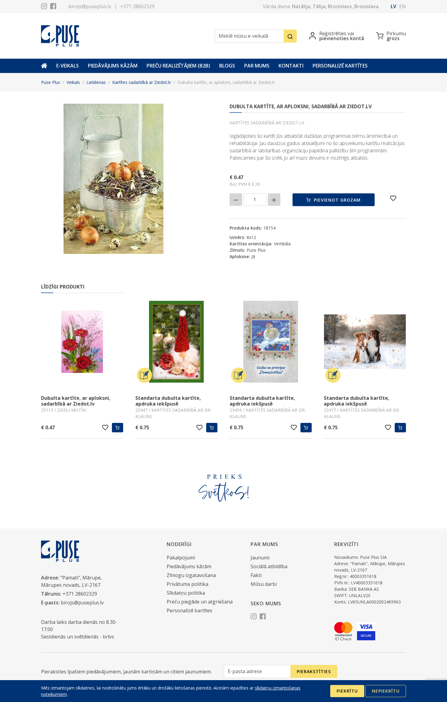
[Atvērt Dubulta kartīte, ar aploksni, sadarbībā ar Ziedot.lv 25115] (82, 342)
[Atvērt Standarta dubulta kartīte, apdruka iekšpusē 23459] (271, 342)
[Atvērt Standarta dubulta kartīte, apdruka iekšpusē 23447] (176, 342)
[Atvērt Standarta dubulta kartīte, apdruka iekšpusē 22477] (365, 342)
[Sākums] (44, 66)
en (402, 6)
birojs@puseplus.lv (89, 6)
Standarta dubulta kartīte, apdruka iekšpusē (168, 401)
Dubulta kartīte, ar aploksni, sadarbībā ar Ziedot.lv (76, 401)
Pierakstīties (314, 671)
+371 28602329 (137, 6)
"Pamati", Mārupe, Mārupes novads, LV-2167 (71, 581)
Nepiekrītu (386, 691)
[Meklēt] (290, 36)
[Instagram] (44, 7)
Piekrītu (347, 691)
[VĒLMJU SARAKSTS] (393, 198)
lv (393, 6)
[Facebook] (53, 7)
